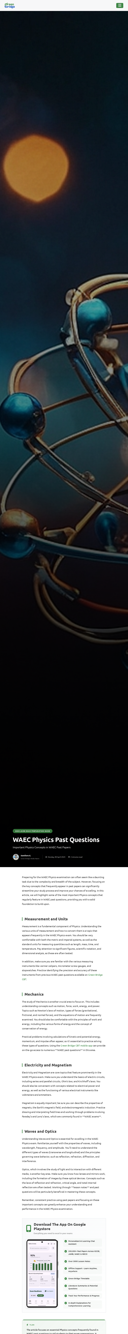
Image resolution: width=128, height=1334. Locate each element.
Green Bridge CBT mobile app (76, 1045)
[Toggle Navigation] (119, 5)
